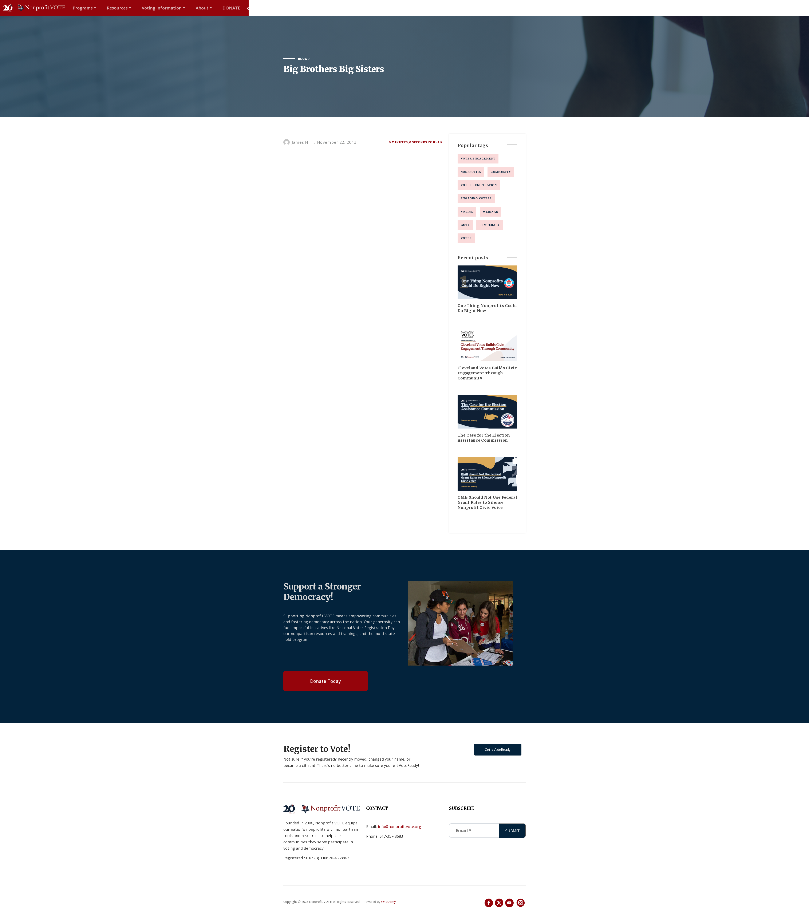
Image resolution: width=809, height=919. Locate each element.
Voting (467, 211)
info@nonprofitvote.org (399, 826)
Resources (117, 8)
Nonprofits (471, 171)
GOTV (465, 224)
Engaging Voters (476, 198)
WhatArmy (388, 902)
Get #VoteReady (497, 749)
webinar (490, 211)
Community (501, 171)
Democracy (490, 224)
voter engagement (478, 158)
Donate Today (325, 681)
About (202, 8)
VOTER (466, 238)
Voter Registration (479, 185)
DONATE (231, 8)
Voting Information (162, 8)
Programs (83, 8)
